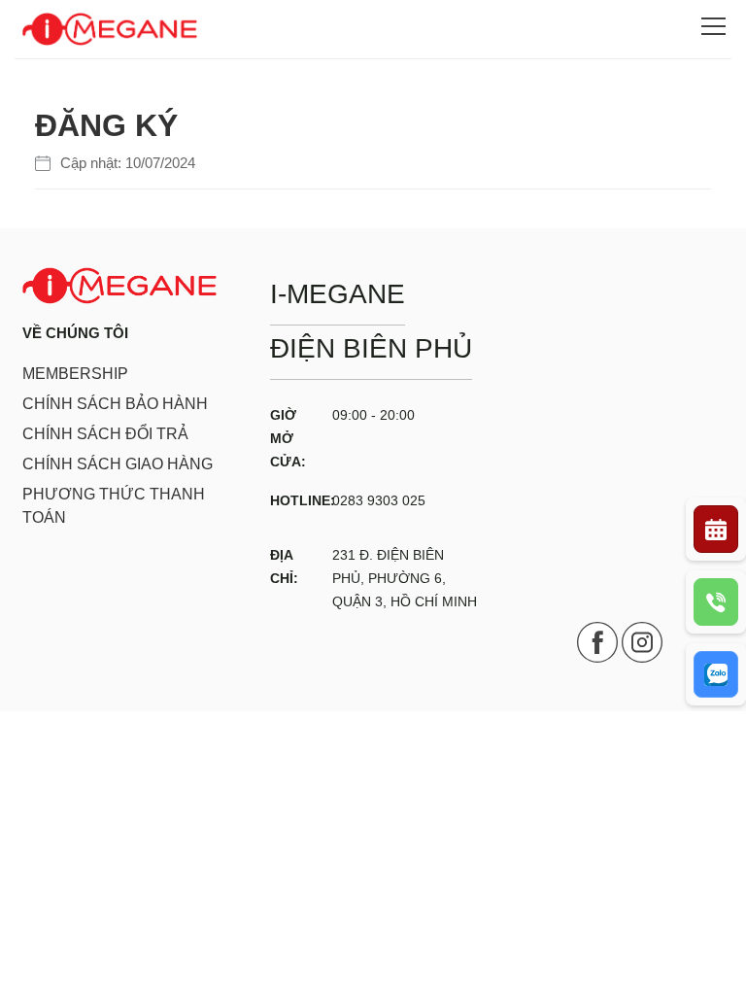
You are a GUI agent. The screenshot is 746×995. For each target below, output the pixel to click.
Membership (75, 373)
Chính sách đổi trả (105, 434)
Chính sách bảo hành (115, 403)
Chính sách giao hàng (117, 464)
